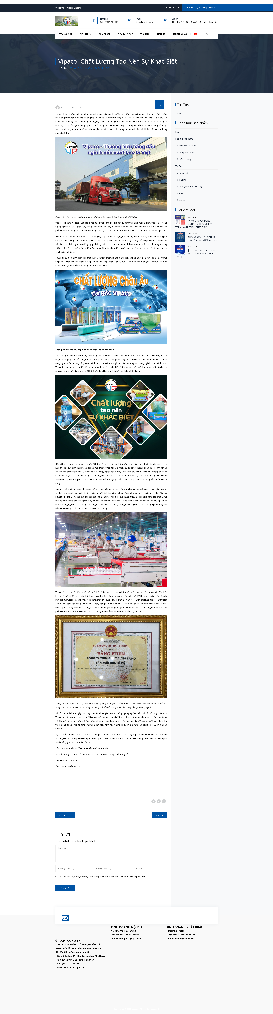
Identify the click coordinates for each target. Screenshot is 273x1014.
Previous (66, 815)
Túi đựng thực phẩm (185, 152)
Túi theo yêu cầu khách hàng (189, 186)
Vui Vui (63, 107)
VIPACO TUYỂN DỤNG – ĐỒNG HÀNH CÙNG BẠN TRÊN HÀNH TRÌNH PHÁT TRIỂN (193, 223)
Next (158, 815)
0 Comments (76, 107)
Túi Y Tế (179, 193)
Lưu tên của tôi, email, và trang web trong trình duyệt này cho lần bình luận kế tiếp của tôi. (101, 876)
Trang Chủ (65, 34)
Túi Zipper (180, 200)
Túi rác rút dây (182, 172)
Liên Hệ (161, 34)
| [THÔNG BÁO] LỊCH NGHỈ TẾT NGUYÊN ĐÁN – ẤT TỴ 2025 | (195, 253)
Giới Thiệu (85, 34)
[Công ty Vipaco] (66, 20)
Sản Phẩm (104, 34)
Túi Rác (178, 166)
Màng (178, 131)
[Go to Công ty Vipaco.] (56, 68)
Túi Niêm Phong (183, 159)
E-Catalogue (125, 34)
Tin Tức (144, 34)
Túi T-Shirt (180, 179)
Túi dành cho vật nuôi (185, 145)
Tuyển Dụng (180, 34)
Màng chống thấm (184, 138)
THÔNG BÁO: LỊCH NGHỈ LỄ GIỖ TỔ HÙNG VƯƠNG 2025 (202, 239)
